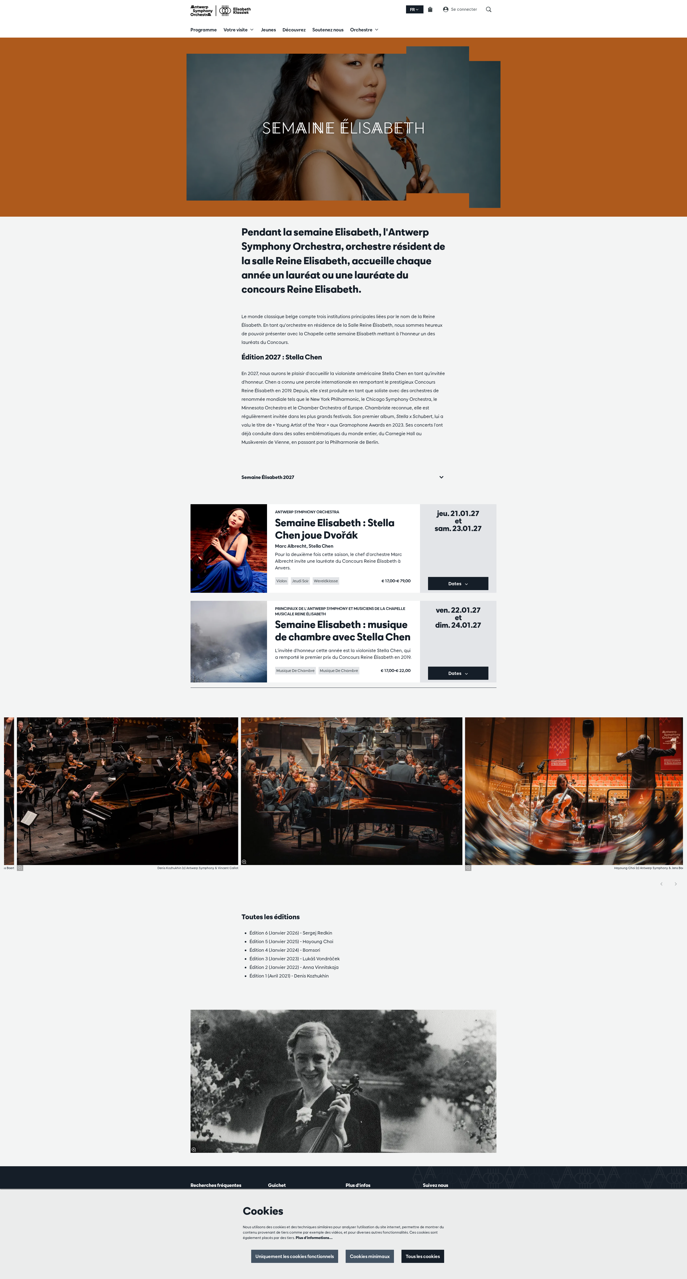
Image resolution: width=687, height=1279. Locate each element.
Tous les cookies (423, 1256)
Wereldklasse (326, 581)
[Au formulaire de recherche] (491, 9)
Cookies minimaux (370, 1256)
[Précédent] (661, 884)
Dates (455, 583)
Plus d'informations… (314, 1238)
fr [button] (413, 9)
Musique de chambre (295, 670)
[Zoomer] (20, 867)
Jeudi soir (300, 581)
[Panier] (433, 9)
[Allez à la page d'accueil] (221, 10)
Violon (281, 581)
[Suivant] (676, 884)
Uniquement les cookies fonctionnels (294, 1256)
